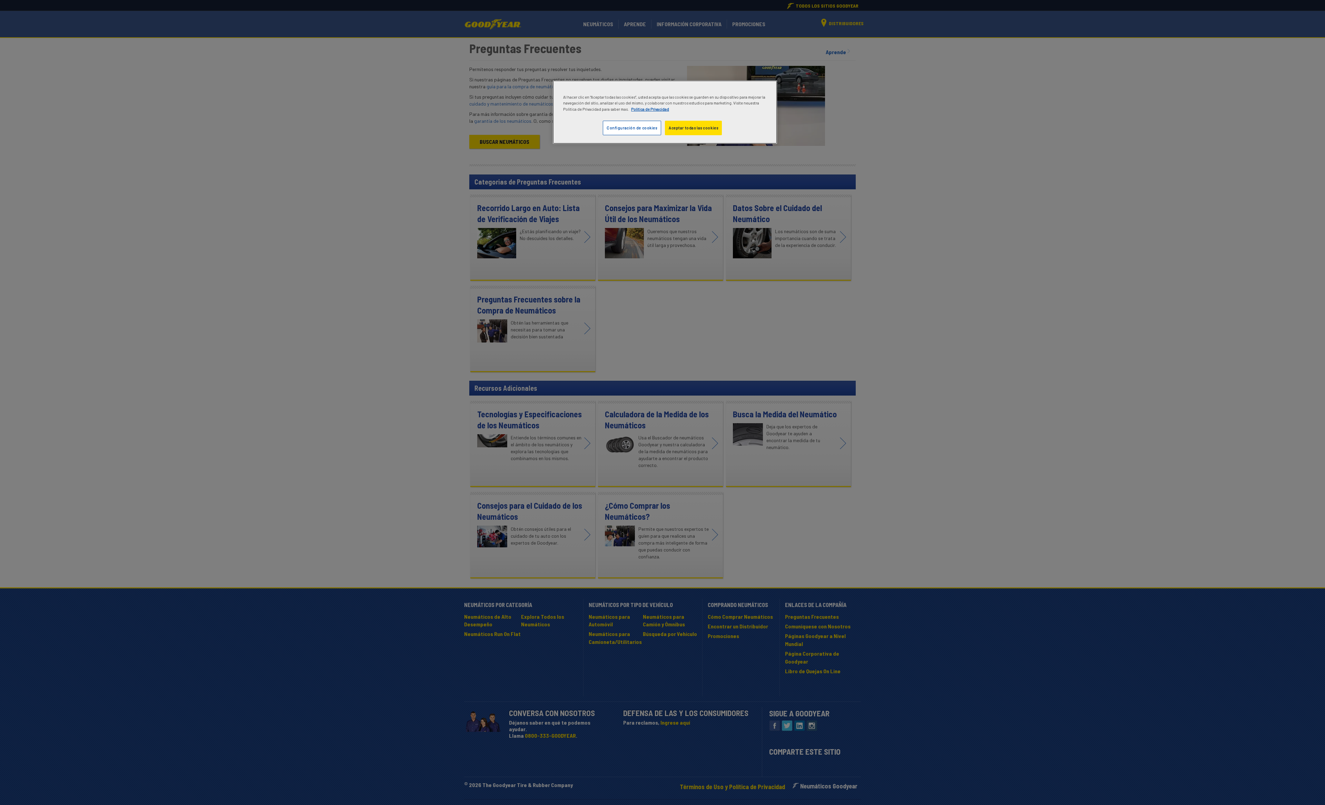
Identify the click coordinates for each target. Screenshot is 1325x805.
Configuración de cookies (632, 128)
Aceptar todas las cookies (693, 128)
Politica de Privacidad (650, 109)
